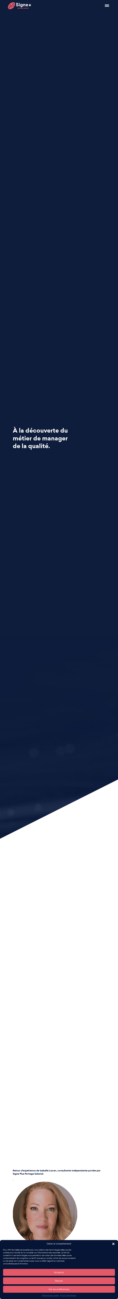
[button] (113, 1243)
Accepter (59, 1272)
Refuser (59, 1280)
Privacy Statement (68, 1295)
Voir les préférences (59, 1289)
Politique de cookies (50, 1295)
